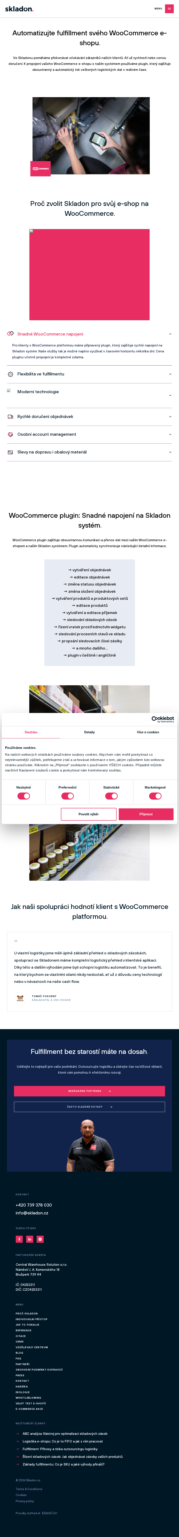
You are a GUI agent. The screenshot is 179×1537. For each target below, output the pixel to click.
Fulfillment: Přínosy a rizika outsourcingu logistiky (60, 1449)
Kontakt (22, 1381)
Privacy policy (25, 1501)
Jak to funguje (27, 1324)
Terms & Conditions (29, 1489)
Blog (19, 1352)
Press (20, 1375)
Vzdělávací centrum (32, 1347)
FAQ (18, 1358)
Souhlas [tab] (31, 732)
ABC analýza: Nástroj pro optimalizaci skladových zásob (65, 1433)
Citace (21, 1336)
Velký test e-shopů (31, 1403)
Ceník (20, 1341)
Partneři (23, 1364)
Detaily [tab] (89, 732)
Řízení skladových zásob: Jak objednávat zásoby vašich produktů (73, 1456)
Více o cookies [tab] (148, 732)
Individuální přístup (32, 1319)
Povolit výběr (89, 814)
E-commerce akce (29, 1409)
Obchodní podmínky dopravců (39, 1369)
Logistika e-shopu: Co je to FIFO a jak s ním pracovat (63, 1441)
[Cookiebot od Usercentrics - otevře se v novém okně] (155, 719)
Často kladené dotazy (85, 1106)
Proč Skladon (27, 1313)
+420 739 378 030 (34, 1204)
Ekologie (23, 1392)
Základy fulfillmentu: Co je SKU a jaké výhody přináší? (64, 1464)
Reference (23, 1330)
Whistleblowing (28, 1397)
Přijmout (146, 814)
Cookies (21, 1495)
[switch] (67, 796)
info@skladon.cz (32, 1212)
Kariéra (22, 1386)
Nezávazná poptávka (85, 1091)
